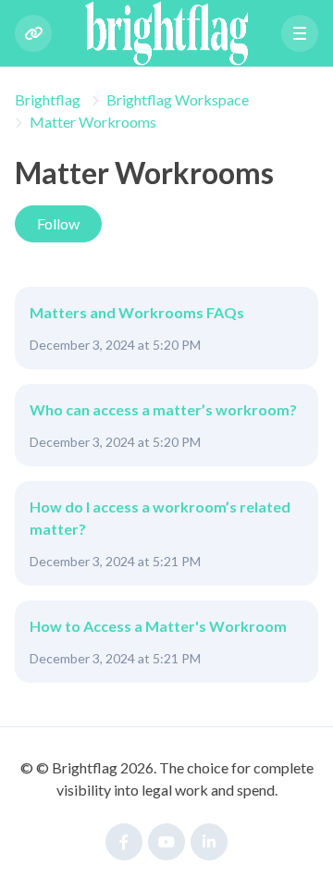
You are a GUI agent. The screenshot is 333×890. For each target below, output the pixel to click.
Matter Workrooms (93, 121)
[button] (299, 33)
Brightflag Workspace (177, 99)
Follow (58, 223)
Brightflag (47, 99)
